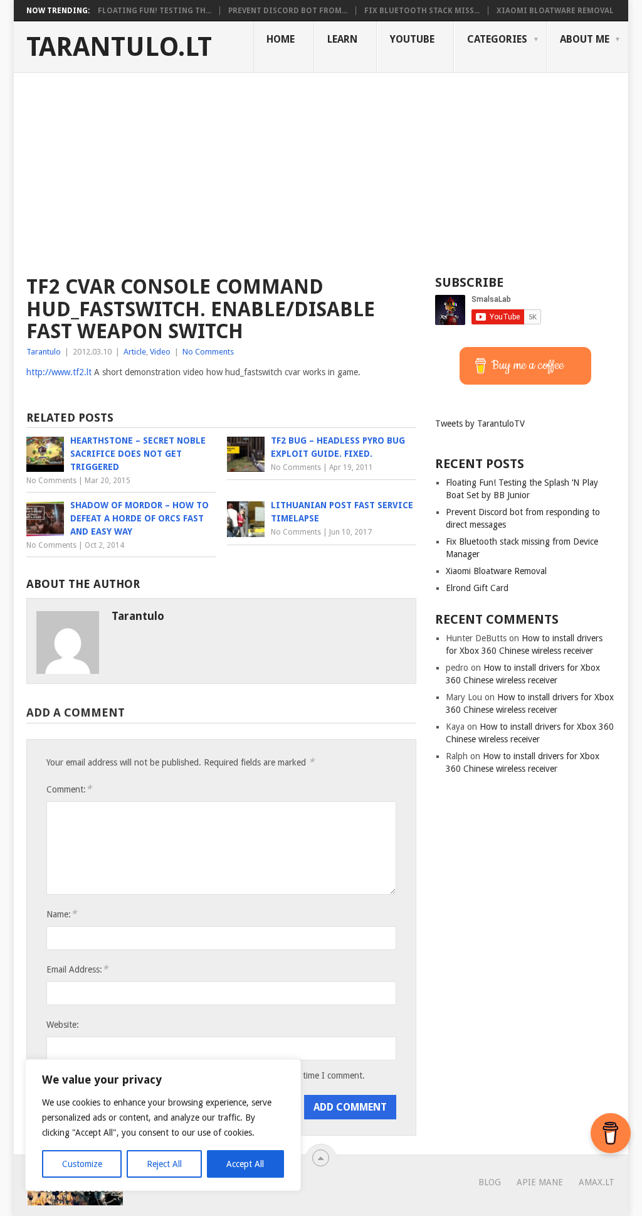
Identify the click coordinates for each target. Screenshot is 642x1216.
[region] (163, 1125)
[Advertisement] (321, 167)
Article (135, 351)
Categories (497, 39)
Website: (62, 1025)
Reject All (164, 1164)
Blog (489, 1182)
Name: (61, 914)
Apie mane (540, 1182)
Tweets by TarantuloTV (480, 424)
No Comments (208, 351)
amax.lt (596, 1182)
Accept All (245, 1164)
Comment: (69, 789)
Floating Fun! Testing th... (154, 10)
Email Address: (77, 969)
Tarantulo (43, 351)
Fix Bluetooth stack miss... (422, 10)
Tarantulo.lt (119, 47)
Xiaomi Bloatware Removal (555, 10)
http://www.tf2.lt (59, 372)
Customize (82, 1164)
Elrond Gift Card (477, 588)
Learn (342, 39)
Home (280, 39)
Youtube (412, 39)
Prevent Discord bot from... (287, 10)
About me (584, 39)
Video (160, 351)
